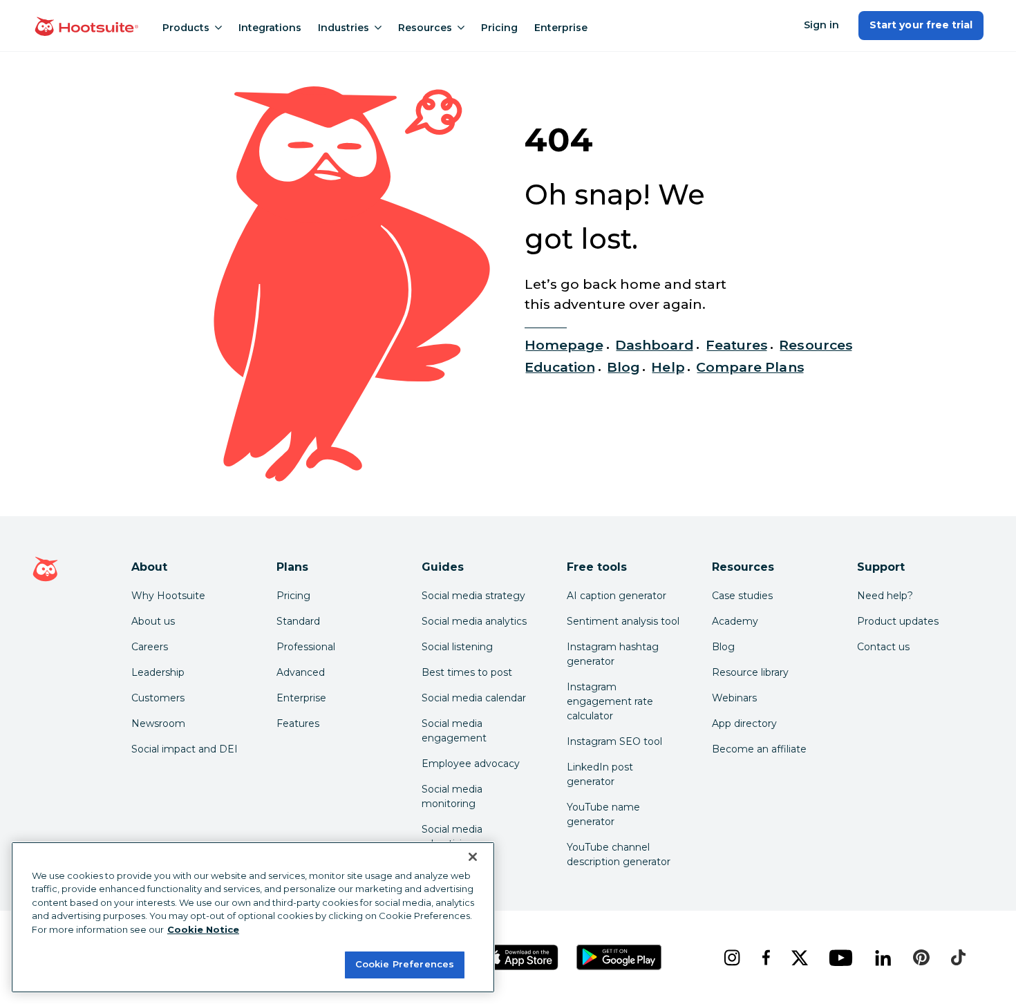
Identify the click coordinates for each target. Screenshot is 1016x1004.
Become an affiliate (759, 749)
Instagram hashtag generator (613, 654)
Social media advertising (452, 836)
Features (737, 345)
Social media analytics (474, 621)
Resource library (750, 672)
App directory (744, 723)
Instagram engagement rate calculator (610, 701)
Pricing (499, 27)
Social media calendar (474, 698)
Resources (425, 27)
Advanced (300, 672)
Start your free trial (920, 25)
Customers (158, 698)
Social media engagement (454, 730)
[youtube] (840, 957)
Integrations (269, 27)
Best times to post (467, 672)
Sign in (821, 25)
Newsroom (158, 723)
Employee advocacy (471, 763)
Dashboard (654, 345)
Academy (735, 621)
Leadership (158, 672)
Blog (623, 367)
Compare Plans (750, 367)
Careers (149, 647)
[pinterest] (921, 957)
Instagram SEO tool (614, 741)
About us (153, 621)
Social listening (457, 647)
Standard (298, 621)
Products (185, 27)
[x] (799, 957)
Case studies (742, 595)
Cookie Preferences (404, 963)
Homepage (564, 345)
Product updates (898, 621)
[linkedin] (883, 957)
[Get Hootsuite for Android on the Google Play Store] (619, 957)
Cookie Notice (203, 929)
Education (560, 367)
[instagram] (732, 957)
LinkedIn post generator (600, 774)
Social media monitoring (452, 796)
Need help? (885, 595)
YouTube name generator (603, 814)
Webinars (734, 698)
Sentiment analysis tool (623, 621)
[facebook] (765, 957)
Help (667, 367)
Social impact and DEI (184, 749)
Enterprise (560, 27)
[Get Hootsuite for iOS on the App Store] (521, 957)
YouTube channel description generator (618, 854)
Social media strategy (473, 595)
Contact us (883, 647)
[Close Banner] (473, 857)
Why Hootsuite (168, 595)
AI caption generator (616, 595)
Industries (343, 27)
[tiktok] (958, 957)
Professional (305, 647)
